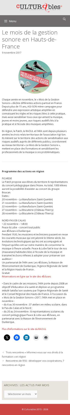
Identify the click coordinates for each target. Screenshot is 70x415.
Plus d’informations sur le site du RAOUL (24, 329)
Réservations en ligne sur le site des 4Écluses (26, 276)
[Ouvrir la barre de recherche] (64, 19)
